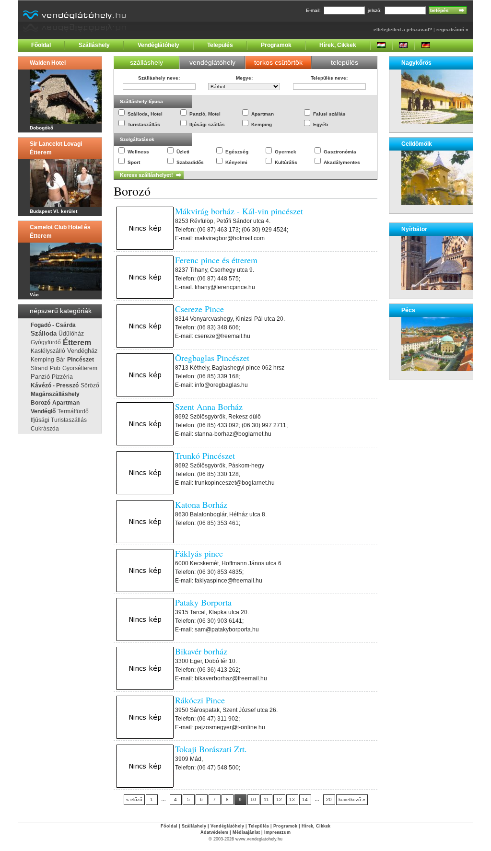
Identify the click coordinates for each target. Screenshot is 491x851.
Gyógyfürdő (46, 342)
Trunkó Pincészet (205, 455)
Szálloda (44, 333)
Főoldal (41, 45)
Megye (243, 78)
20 (329, 799)
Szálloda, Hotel (145, 114)
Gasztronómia (340, 151)
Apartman (66, 402)
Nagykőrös (416, 62)
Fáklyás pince (199, 553)
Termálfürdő (73, 411)
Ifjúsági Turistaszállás (59, 420)
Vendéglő (43, 411)
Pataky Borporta (203, 602)
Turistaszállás (144, 124)
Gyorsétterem (79, 368)
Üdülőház (71, 333)
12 (279, 799)
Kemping (42, 359)
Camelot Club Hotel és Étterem (60, 231)
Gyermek (285, 151)
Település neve (328, 78)
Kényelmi (236, 162)
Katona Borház (201, 504)
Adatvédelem (214, 832)
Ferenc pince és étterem (216, 260)
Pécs (408, 310)
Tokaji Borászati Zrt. (211, 749)
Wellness (138, 151)
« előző (134, 799)
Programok (276, 45)
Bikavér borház (201, 651)
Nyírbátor (414, 229)
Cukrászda (45, 428)
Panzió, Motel (205, 114)
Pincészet (80, 359)
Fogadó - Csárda (53, 325)
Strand (39, 368)
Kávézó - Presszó (55, 385)
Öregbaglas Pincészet (212, 357)
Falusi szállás (329, 114)
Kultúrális (286, 162)
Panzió (40, 376)
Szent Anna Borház (209, 406)
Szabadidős (190, 162)
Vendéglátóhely (158, 45)
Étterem (77, 342)
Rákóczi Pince (200, 700)
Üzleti (182, 151)
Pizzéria (62, 376)
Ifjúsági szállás (207, 124)
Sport (134, 162)
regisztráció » (452, 29)
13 (292, 799)
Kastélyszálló (48, 351)
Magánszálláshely (55, 394)
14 (305, 799)
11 (266, 799)
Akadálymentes (342, 162)
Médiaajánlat (246, 832)
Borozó (40, 402)
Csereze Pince (199, 309)
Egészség (236, 151)
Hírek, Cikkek (337, 45)
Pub (55, 368)
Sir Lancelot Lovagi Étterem (56, 148)
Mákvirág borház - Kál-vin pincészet (239, 211)
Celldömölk (416, 143)
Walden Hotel (48, 62)
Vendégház (82, 350)
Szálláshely (94, 45)
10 (253, 799)
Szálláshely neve (158, 78)
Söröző (90, 385)
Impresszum (277, 832)
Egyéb (320, 124)
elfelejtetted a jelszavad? (403, 29)
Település (220, 45)
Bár (60, 359)
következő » (352, 799)
